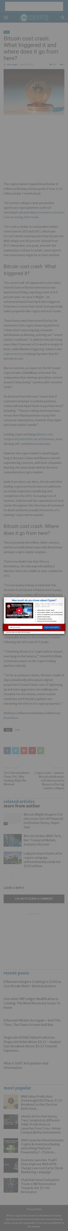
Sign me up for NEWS (51, 627)
